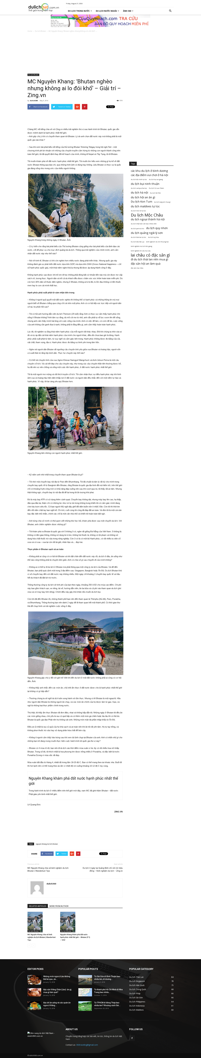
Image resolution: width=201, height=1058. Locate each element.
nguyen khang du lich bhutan (47, 844)
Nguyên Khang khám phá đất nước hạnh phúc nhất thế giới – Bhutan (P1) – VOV (75, 937)
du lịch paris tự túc (137, 228)
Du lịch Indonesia (137, 1005)
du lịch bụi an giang (156, 179)
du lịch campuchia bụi (139, 188)
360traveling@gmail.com (87, 1045)
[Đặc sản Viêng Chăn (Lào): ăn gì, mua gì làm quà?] (34, 992)
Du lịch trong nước (79, 11)
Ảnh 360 (127, 11)
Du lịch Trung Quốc (137, 989)
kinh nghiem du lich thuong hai (157, 242)
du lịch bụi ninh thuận (145, 183)
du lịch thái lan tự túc (138, 237)
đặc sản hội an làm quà (145, 263)
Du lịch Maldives (136, 1010)
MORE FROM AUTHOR (59, 906)
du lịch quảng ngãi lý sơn (147, 232)
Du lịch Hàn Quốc (137, 985)
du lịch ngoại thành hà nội (148, 219)
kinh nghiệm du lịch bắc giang (141, 246)
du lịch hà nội (139, 192)
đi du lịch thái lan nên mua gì (149, 259)
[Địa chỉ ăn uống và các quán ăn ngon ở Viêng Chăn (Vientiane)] (34, 1005)
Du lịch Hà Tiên (155, 193)
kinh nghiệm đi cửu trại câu (141, 251)
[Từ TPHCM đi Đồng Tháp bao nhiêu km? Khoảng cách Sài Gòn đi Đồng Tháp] (85, 1006)
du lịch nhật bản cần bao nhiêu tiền (144, 224)
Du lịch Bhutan (40, 31)
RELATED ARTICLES (37, 906)
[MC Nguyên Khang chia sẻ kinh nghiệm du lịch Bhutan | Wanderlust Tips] (42, 922)
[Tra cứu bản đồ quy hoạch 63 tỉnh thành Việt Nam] (100, 20)
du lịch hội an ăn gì (143, 197)
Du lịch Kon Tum (141, 201)
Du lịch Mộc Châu (147, 215)
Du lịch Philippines (137, 1001)
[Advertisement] (100, 53)
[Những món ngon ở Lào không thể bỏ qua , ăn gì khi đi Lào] (34, 980)
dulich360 (34, 100)
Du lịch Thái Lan (136, 977)
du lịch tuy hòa (153, 237)
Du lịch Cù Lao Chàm (156, 188)
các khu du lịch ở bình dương (149, 170)
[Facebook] (132, 1038)
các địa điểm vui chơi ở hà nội (149, 175)
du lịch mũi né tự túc (138, 211)
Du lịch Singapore (137, 981)
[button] (170, 11)
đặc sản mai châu (137, 268)
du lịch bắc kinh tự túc (139, 179)
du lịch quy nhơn (157, 228)
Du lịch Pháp (134, 993)
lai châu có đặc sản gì (150, 255)
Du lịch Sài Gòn (136, 997)
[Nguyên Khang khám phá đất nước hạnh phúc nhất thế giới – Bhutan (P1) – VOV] (75, 922)
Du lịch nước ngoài (106, 11)
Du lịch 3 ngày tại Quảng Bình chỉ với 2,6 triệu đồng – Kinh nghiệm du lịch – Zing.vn (103, 869)
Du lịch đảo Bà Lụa (137, 242)
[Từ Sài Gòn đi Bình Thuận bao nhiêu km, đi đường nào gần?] (85, 980)
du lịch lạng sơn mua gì (162, 202)
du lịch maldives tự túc (145, 206)
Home (29, 31)
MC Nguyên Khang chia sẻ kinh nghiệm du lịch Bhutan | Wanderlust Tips (48, 869)
